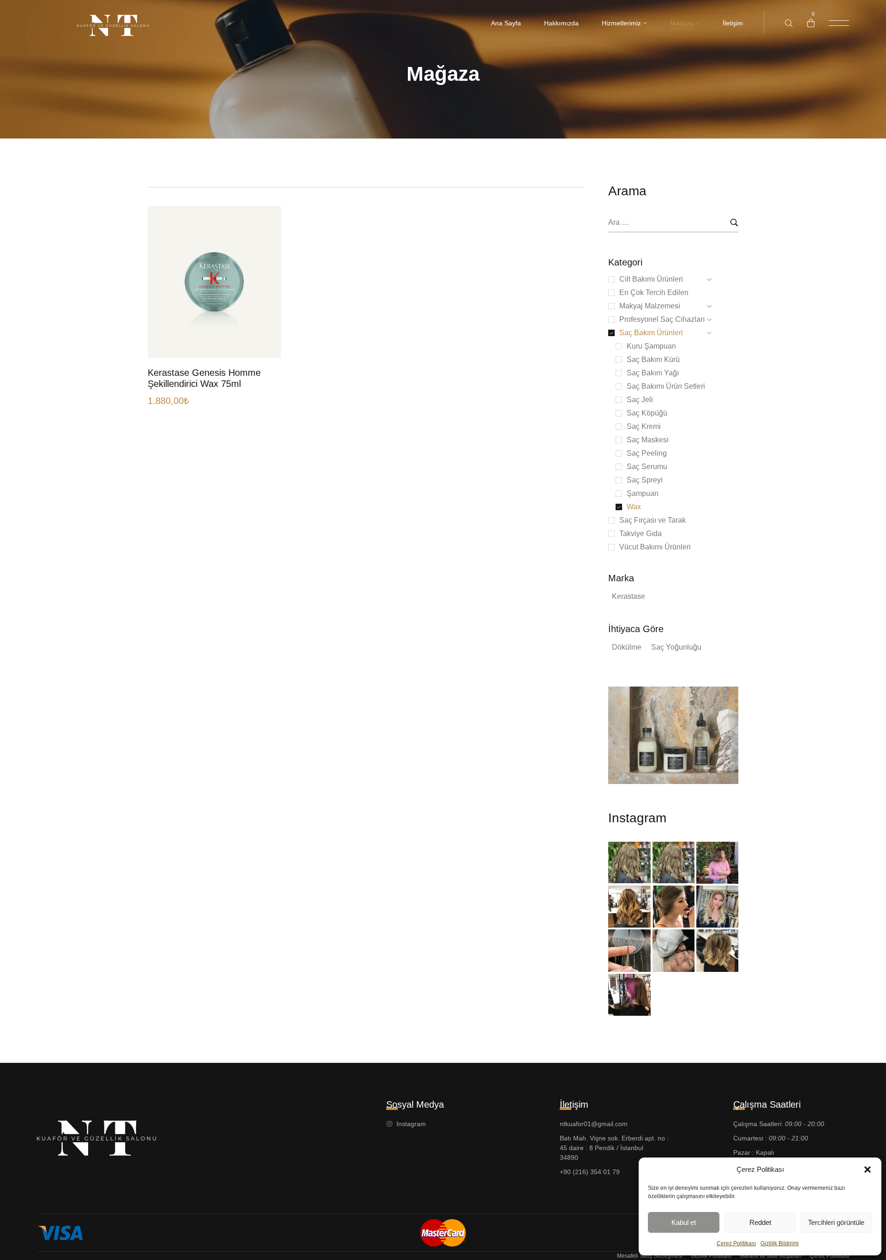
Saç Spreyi (645, 480)
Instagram (637, 818)
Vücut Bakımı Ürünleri (655, 547)
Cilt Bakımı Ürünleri (651, 279)
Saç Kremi (644, 426)
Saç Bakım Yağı (653, 373)
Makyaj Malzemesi (649, 306)
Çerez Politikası (736, 1243)
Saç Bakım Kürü (653, 359)
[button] (867, 1169)
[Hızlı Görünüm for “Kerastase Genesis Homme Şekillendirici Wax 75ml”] (264, 283)
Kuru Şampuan (651, 346)
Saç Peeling (647, 453)
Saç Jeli (640, 400)
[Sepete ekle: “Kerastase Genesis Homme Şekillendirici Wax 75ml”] (264, 338)
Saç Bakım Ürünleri (651, 333)
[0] (810, 23)
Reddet (760, 1222)
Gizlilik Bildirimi (779, 1243)
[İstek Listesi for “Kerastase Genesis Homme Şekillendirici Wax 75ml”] (264, 320)
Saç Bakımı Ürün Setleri (666, 386)
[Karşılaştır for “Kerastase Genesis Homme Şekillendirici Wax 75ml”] (264, 301)
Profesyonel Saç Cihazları (662, 319)
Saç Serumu (647, 466)
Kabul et (683, 1222)
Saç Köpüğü (647, 413)
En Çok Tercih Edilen (653, 292)
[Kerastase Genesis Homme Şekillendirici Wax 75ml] (214, 281)
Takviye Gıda (640, 533)
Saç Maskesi (648, 440)
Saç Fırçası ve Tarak (652, 520)
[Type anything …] (789, 23)
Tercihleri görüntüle (836, 1222)
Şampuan (643, 493)
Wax (634, 507)
